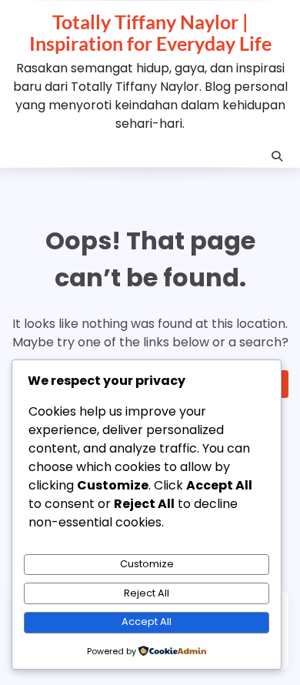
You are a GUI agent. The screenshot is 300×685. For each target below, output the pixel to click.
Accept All (147, 621)
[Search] (276, 156)
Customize (147, 563)
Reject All (146, 593)
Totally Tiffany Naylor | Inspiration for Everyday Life (150, 32)
